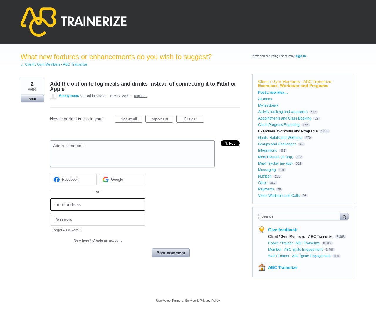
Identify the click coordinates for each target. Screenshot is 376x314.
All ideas (265, 99)
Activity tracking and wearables (283, 112)
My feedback (268, 105)
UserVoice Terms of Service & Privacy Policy (188, 300)
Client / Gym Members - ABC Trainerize (294, 81)
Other (262, 183)
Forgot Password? (66, 230)
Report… (140, 96)
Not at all (131, 120)
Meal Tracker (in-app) (275, 163)
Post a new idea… (273, 93)
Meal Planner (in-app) (275, 157)
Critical (194, 120)
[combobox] (300, 216)
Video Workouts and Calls (279, 196)
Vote (32, 98)
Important (161, 120)
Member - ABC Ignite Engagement (295, 250)
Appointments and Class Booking (284, 118)
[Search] (344, 216)
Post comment (171, 252)
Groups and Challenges (277, 144)
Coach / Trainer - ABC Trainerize (294, 243)
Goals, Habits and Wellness (280, 138)
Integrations (267, 151)
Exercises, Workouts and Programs (293, 85)
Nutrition (265, 176)
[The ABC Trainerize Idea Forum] (74, 22)
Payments (266, 189)
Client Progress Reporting (279, 125)
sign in (301, 56)
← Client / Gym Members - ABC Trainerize (54, 64)
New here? (98, 240)
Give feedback (282, 229)
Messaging (267, 170)
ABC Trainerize (283, 267)
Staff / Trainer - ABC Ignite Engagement (299, 256)
